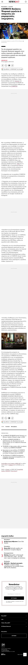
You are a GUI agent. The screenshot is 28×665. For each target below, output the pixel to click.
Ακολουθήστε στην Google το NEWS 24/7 (11, 463)
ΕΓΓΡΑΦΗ (14, 635)
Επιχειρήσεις (4, 6)
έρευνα (17, 81)
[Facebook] (2, 65)
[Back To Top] (25, 654)
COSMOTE (14, 86)
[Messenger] (9, 65)
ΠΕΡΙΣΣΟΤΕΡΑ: (4, 433)
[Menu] (2, 1)
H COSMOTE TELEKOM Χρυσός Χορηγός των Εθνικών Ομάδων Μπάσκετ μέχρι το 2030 (15, 436)
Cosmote (11, 6)
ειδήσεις (11, 465)
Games (7, 469)
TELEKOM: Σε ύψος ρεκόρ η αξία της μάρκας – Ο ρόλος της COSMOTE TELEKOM (14, 447)
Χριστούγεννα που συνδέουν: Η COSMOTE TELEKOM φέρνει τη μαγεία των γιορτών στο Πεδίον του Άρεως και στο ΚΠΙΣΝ (14, 451)
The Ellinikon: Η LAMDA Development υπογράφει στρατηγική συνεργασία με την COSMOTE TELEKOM (14, 457)
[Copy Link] (12, 65)
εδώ (18, 163)
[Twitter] (6, 65)
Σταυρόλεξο (20, 469)
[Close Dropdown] (26, 619)
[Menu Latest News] (26, 1)
